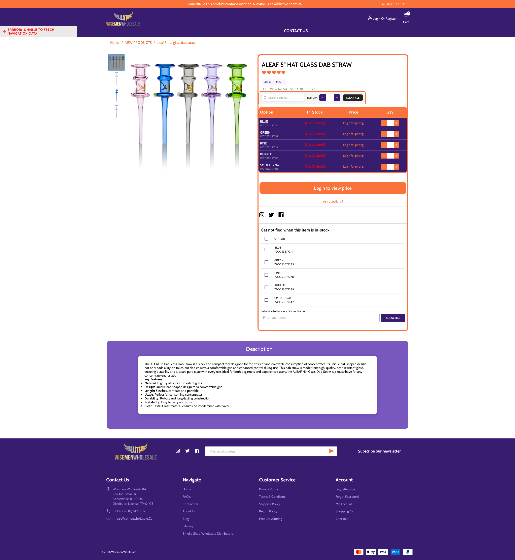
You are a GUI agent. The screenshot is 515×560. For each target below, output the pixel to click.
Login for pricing (353, 123)
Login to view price (333, 188)
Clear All (353, 97)
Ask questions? (333, 201)
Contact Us (296, 30)
